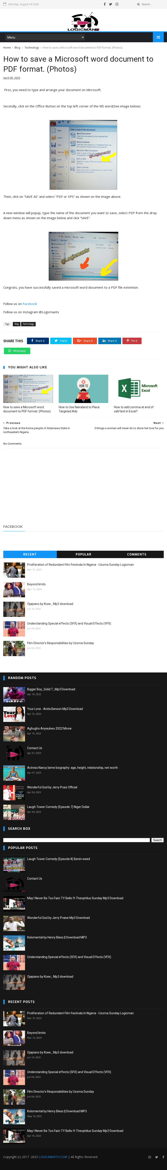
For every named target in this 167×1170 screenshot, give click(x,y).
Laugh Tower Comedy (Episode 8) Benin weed (58, 859)
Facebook (30, 303)
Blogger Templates (69, 1165)
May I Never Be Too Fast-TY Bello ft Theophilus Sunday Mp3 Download (75, 898)
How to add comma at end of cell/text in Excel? (134, 409)
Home (7, 47)
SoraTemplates (27, 1165)
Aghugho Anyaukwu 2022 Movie (49, 728)
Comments (137, 554)
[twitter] (110, 4)
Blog (17, 47)
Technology (32, 47)
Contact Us (34, 748)
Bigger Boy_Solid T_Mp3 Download (51, 689)
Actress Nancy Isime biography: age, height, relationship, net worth (72, 767)
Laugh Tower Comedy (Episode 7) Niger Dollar (58, 807)
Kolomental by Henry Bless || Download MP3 (57, 937)
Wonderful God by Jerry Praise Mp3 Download (58, 917)
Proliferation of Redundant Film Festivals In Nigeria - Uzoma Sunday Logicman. (80, 564)
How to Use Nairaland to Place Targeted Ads (79, 409)
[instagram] (117, 4)
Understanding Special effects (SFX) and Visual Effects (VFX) (69, 623)
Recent (30, 554)
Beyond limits (36, 584)
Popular (83, 554)
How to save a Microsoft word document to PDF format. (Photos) (27, 409)
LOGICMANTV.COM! (53, 1157)
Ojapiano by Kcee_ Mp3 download (50, 604)
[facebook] (105, 4)
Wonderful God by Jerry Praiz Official (52, 787)
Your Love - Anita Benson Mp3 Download (55, 709)
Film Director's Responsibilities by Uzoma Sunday (60, 643)
